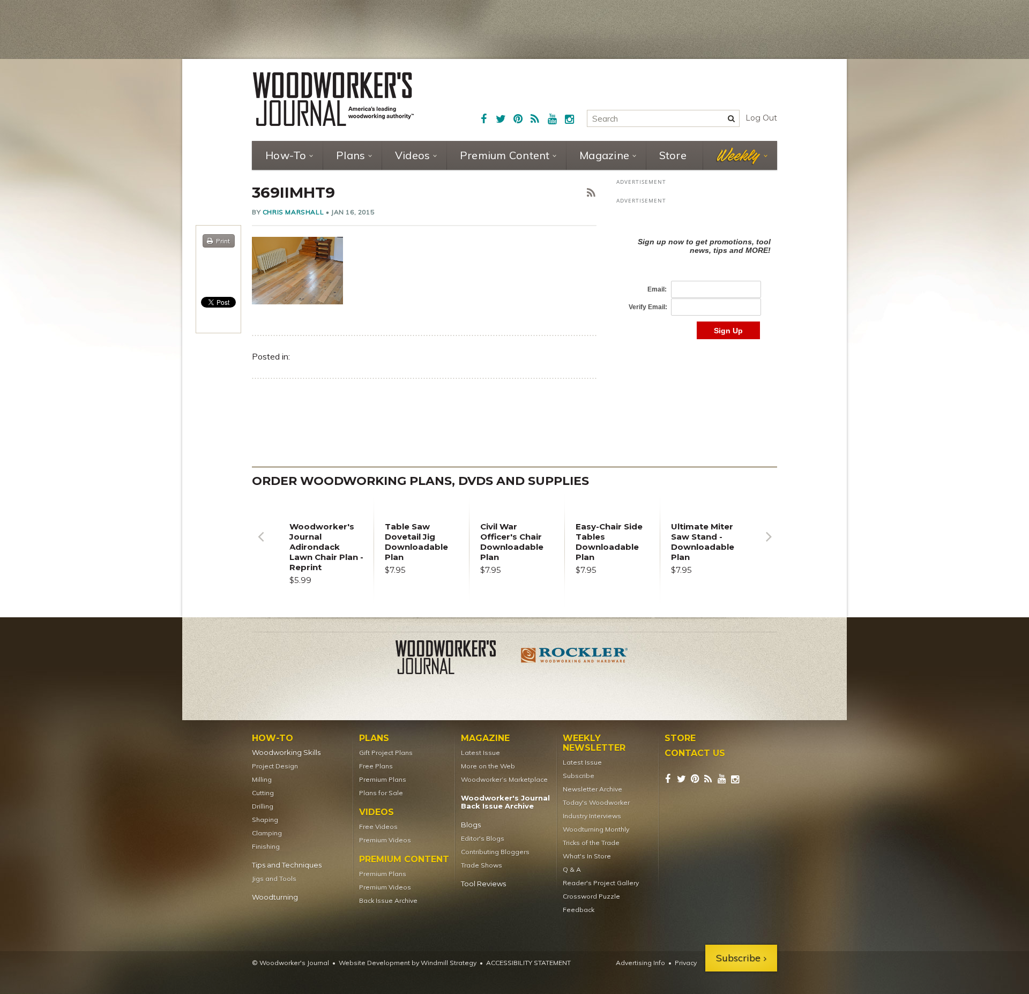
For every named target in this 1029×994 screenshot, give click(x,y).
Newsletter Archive (592, 789)
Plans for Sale (381, 793)
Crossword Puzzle (591, 896)
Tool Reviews (483, 884)
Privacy (686, 963)
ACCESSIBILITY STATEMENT (528, 963)
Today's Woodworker (596, 802)
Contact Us (695, 753)
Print (223, 241)
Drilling (262, 806)
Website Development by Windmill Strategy (407, 963)
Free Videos (378, 827)
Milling (262, 779)
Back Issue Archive (388, 900)
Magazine (604, 155)
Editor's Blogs (482, 838)
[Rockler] (574, 659)
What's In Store (587, 856)
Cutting (263, 793)
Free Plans (376, 766)
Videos (412, 155)
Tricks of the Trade (591, 843)
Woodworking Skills (286, 753)
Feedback (578, 910)
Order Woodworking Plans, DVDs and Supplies (420, 481)
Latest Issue (480, 753)
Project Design (275, 766)
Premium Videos (385, 840)
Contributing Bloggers (495, 852)
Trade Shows (481, 865)
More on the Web (488, 766)
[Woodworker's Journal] (454, 659)
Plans (350, 155)
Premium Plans (382, 779)
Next (768, 544)
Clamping (267, 833)
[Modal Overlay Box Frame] (696, 277)
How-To (286, 155)
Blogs (471, 825)
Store (673, 155)
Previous (260, 544)
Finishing (266, 846)
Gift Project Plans (386, 753)
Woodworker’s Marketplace (504, 779)
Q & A (572, 869)
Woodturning (275, 897)
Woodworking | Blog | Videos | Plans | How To (333, 99)
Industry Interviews (592, 816)
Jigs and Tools (274, 879)
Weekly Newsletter (594, 743)
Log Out (761, 118)
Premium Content (505, 155)
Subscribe (578, 776)
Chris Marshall (293, 212)
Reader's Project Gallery (601, 883)
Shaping (265, 820)
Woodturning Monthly (596, 829)
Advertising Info (640, 963)
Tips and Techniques (287, 865)
